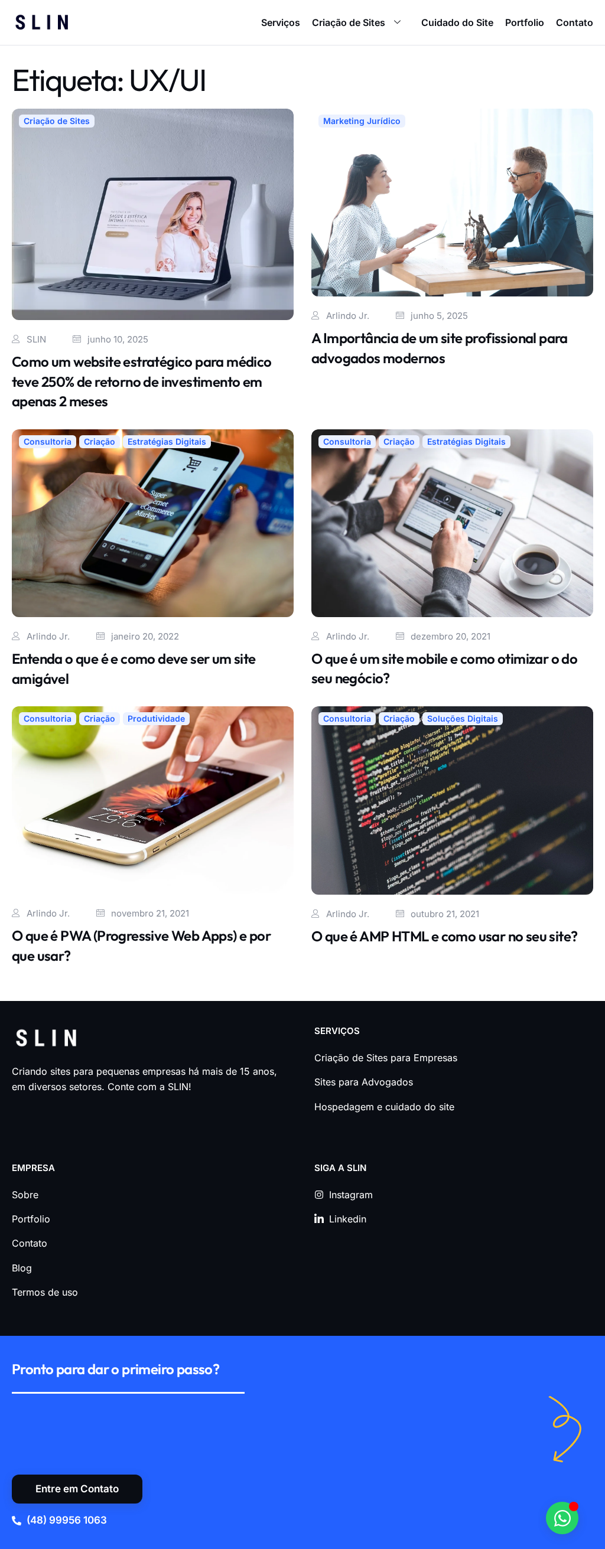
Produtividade (156, 718)
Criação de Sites (348, 22)
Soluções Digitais (462, 718)
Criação (99, 441)
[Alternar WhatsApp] (562, 1518)
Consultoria (47, 441)
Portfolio (524, 22)
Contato (574, 22)
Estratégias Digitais (167, 441)
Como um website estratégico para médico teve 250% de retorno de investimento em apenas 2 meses (142, 381)
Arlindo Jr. (347, 315)
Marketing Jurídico (362, 121)
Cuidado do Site (457, 22)
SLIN (36, 339)
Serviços (280, 22)
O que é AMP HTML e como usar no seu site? (444, 936)
